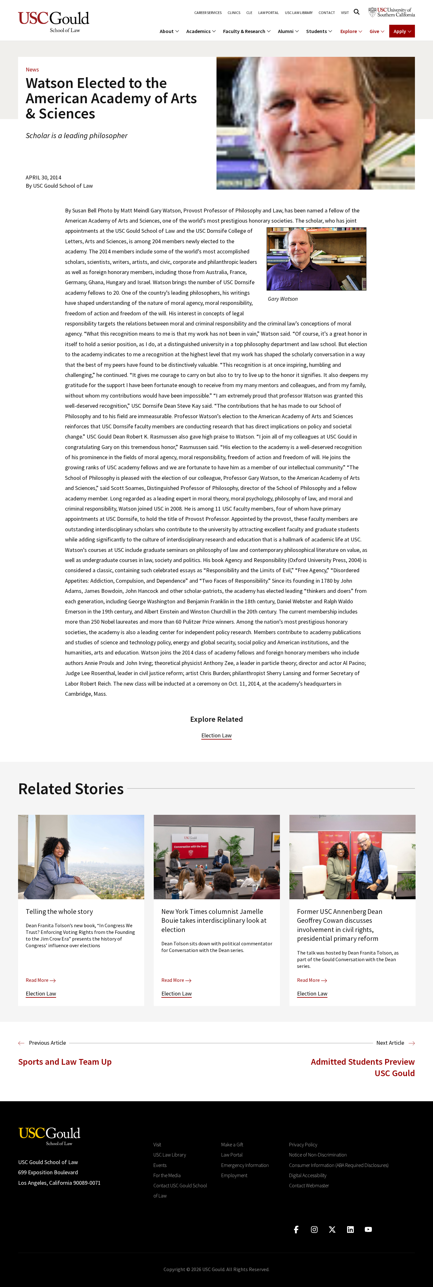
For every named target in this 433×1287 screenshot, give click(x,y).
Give (374, 31)
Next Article (390, 1042)
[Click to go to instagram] (314, 1230)
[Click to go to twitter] (332, 1230)
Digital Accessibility (307, 1175)
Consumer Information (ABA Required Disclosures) (339, 1165)
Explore (348, 31)
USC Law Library (299, 12)
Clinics (234, 12)
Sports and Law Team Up (65, 1061)
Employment (234, 1175)
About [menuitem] (167, 31)
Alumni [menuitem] (286, 31)
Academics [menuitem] (198, 31)
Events (159, 1165)
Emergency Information (245, 1165)
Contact (327, 12)
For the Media (167, 1175)
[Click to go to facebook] (296, 1230)
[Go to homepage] (49, 1135)
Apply (400, 31)
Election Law (216, 735)
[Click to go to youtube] (368, 1230)
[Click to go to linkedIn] (350, 1230)
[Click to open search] (356, 12)
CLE (249, 12)
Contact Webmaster (309, 1185)
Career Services (208, 12)
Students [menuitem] (316, 31)
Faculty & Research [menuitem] (244, 31)
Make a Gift (232, 1144)
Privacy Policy (303, 1144)
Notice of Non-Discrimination (318, 1154)
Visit (345, 12)
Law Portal (268, 12)
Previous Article (47, 1042)
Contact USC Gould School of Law (180, 1190)
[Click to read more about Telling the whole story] (81, 910)
